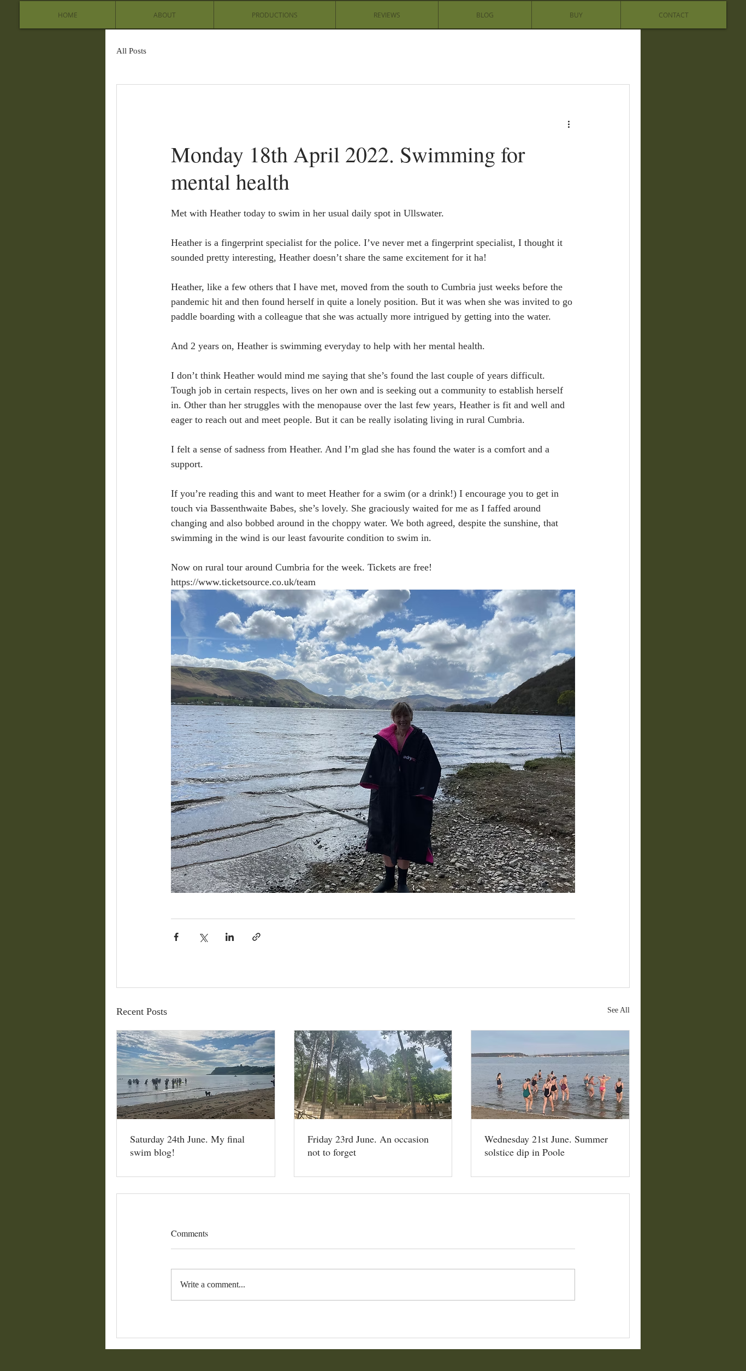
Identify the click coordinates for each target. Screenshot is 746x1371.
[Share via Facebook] (176, 937)
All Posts (131, 50)
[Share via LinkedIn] (229, 937)
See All (618, 1010)
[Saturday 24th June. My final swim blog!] (196, 1075)
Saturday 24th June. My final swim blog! (187, 1145)
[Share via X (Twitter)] (203, 937)
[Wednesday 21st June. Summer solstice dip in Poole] (550, 1075)
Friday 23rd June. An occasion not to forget (368, 1145)
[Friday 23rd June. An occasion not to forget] (373, 1075)
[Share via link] (256, 937)
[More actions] (568, 124)
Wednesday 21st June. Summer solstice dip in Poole (546, 1145)
